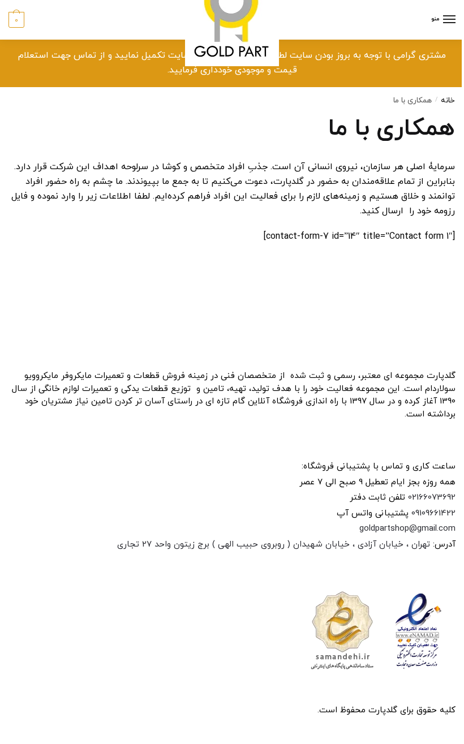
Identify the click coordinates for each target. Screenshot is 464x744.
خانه (448, 100)
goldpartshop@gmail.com (407, 529)
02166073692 (432, 498)
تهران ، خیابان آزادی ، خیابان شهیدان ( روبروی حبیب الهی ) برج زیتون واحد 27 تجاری (273, 545)
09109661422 (433, 513)
